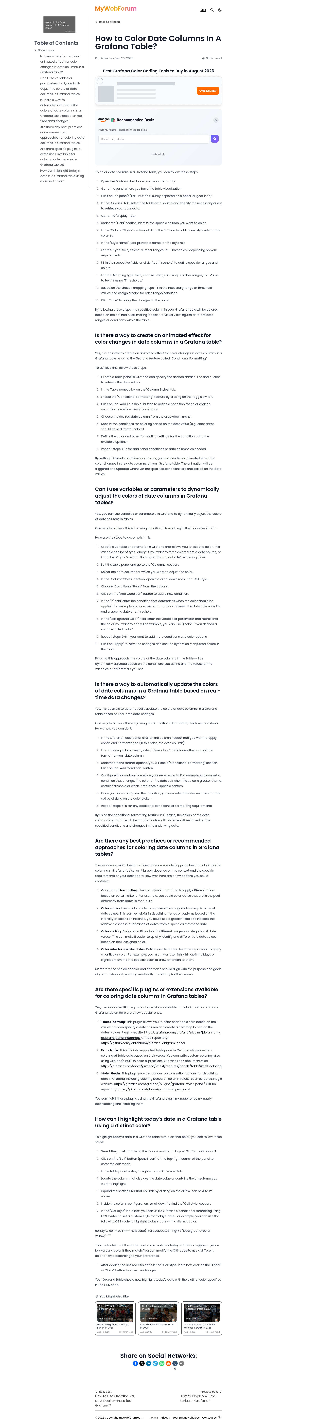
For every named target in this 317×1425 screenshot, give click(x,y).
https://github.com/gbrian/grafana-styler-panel (154, 1089)
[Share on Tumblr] (175, 1363)
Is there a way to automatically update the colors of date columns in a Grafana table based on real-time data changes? (62, 110)
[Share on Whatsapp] (161, 1363)
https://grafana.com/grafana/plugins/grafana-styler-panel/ (159, 1084)
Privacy (165, 1418)
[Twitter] (220, 1418)
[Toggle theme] (216, 120)
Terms (153, 1418)
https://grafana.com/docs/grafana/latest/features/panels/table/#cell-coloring (161, 1066)
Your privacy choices (186, 1418)
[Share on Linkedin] (148, 1363)
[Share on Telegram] (155, 1363)
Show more (45, 50)
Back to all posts (110, 22)
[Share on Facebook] (135, 1363)
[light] (220, 10)
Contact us (209, 1418)
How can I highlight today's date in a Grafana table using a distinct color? (62, 176)
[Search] (212, 10)
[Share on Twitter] (142, 1363)
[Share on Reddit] (168, 1363)
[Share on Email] (181, 1363)
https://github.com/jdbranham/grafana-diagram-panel (143, 1043)
